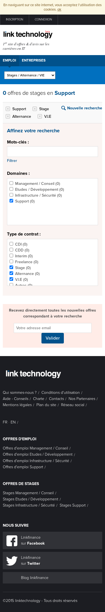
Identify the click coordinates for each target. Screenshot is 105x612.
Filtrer (12, 160)
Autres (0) (23, 285)
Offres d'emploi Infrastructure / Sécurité (36, 460)
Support (19, 109)
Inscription (14, 19)
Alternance (21, 116)
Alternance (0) (27, 273)
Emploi (9, 60)
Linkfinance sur (33, 540)
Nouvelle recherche (84, 108)
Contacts (56, 398)
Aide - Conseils (15, 398)
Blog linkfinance (34, 577)
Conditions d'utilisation (60, 392)
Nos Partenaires (82, 398)
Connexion (43, 19)
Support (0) (25, 201)
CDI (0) (21, 244)
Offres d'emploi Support (23, 467)
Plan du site (46, 404)
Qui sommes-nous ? (20, 392)
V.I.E (47, 116)
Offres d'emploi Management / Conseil (35, 448)
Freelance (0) (26, 262)
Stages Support (73, 505)
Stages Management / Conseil (28, 493)
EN (13, 422)
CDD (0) (22, 250)
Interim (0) (24, 256)
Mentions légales (17, 404)
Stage (44, 109)
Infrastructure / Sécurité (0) (38, 195)
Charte (38, 398)
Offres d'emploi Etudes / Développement (38, 454)
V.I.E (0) (21, 279)
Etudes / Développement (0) (39, 189)
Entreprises (34, 60)
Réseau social (72, 404)
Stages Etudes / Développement (30, 499)
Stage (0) (23, 267)
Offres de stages (21, 483)
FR (5, 422)
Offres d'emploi (19, 439)
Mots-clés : (18, 142)
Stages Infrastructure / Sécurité (29, 505)
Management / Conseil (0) (37, 183)
